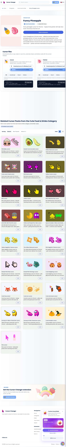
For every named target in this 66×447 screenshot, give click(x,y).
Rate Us (35, 434)
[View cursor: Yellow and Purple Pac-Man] (33, 220)
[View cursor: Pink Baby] (11, 146)
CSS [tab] (6, 75)
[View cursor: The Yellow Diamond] (33, 244)
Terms (57, 444)
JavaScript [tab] (12, 75)
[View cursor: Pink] (11, 195)
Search (35, 422)
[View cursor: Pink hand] (33, 171)
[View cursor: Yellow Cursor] (55, 171)
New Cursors (37, 431)
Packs (35, 418)
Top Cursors (36, 420)
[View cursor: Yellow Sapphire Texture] (11, 244)
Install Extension (37, 429)
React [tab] (19, 75)
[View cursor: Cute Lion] (33, 293)
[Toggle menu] (1, 2)
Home (35, 413)
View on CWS (52, 433)
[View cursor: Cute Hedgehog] (55, 268)
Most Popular (16, 131)
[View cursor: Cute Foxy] (11, 293)
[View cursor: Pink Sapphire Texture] (55, 244)
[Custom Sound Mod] (53, 423)
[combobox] (34, 2)
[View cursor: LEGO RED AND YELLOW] (11, 220)
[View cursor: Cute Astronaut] (55, 293)
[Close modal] (47, 215)
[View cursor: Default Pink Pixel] (11, 268)
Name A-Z (23, 131)
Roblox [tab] (24, 75)
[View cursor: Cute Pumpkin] (55, 317)
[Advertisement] (33, 105)
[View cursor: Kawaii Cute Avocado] (33, 146)
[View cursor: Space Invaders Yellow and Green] (55, 220)
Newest (9, 131)
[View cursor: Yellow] (33, 195)
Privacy (53, 444)
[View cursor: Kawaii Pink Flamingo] (33, 268)
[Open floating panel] (63, 444)
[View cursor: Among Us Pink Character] (33, 317)
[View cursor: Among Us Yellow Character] (11, 317)
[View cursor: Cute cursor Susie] (11, 171)
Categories (36, 415)
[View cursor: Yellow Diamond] (55, 147)
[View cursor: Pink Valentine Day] (55, 195)
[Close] (62, 411)
